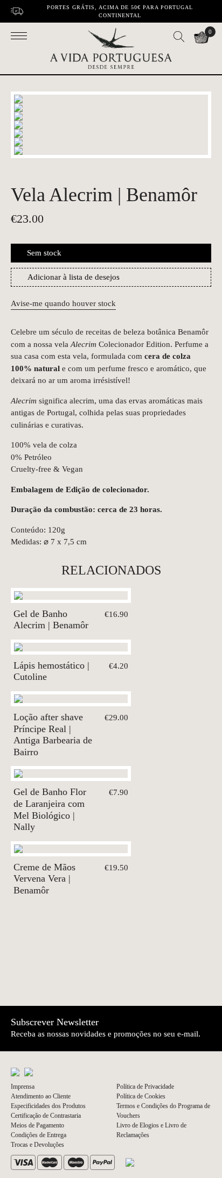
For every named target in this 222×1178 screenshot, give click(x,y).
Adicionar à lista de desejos (73, 277)
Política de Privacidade (145, 1086)
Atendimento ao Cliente (41, 1096)
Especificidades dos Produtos (48, 1106)
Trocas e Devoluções (37, 1144)
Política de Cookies (140, 1096)
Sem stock (44, 253)
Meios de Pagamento (37, 1125)
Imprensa (22, 1086)
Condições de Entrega (38, 1135)
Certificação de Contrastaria (46, 1115)
